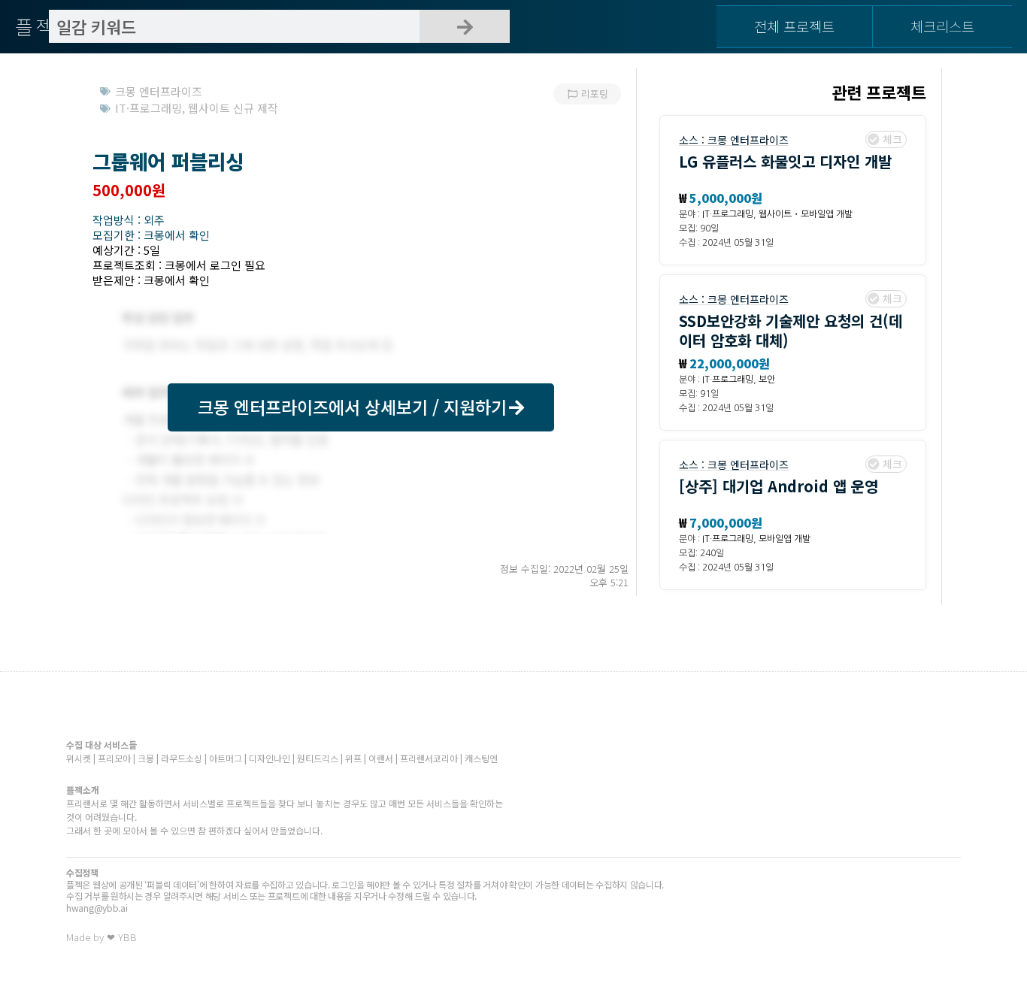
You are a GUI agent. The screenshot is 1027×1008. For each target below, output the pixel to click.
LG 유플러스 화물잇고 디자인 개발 (785, 161)
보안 (767, 379)
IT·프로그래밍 (727, 214)
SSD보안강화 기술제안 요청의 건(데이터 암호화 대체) (790, 330)
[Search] (465, 26)
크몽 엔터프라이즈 (748, 139)
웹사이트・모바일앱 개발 (806, 214)
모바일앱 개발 (784, 538)
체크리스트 (942, 26)
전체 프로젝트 (794, 26)
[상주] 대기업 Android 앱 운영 (778, 486)
